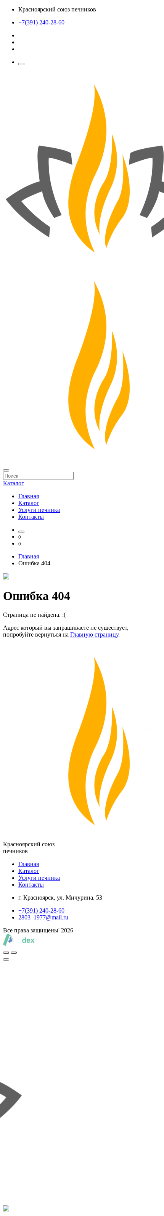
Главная (28, 496)
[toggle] (6, 959)
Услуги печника (39, 510)
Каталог (28, 503)
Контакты (31, 516)
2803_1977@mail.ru (43, 917)
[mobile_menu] (21, 64)
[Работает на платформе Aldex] (19, 943)
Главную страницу (94, 634)
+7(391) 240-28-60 (41, 22)
